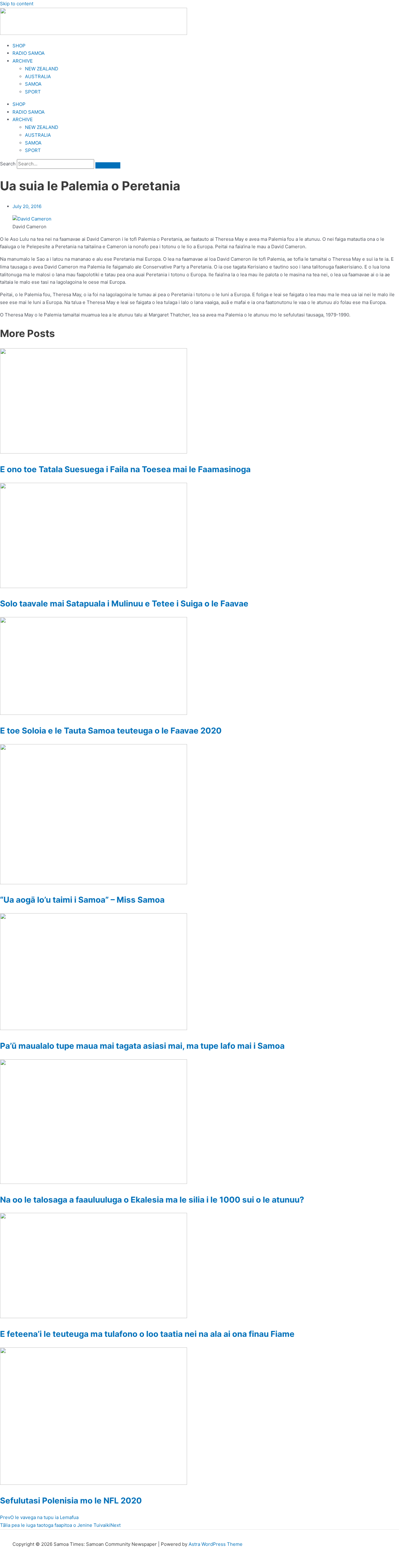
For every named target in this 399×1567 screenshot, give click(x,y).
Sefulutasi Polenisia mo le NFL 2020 (71, 1500)
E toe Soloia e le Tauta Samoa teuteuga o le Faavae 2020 (111, 730)
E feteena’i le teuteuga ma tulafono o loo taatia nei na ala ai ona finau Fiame (147, 1334)
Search (8, 164)
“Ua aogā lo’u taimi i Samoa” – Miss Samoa (82, 900)
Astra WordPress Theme (216, 1544)
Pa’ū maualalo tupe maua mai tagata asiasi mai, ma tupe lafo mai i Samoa (142, 1046)
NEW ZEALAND (41, 69)
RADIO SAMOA (28, 53)
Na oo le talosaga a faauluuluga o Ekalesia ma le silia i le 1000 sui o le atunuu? (152, 1199)
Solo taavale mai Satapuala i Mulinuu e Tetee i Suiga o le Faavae (124, 603)
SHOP (19, 46)
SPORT (33, 92)
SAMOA (33, 84)
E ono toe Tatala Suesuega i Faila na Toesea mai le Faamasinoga (125, 469)
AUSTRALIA (38, 76)
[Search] (107, 165)
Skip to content (16, 4)
